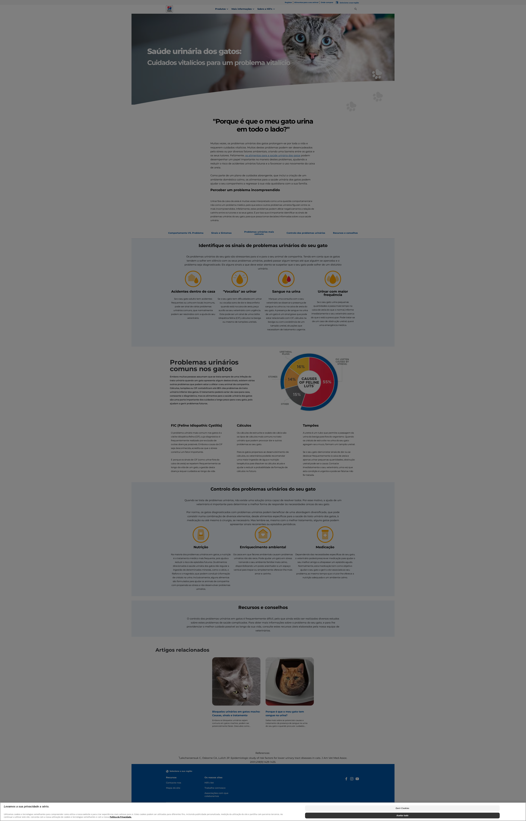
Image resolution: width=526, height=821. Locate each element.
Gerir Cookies (402, 808)
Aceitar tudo (402, 815)
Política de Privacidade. (121, 817)
